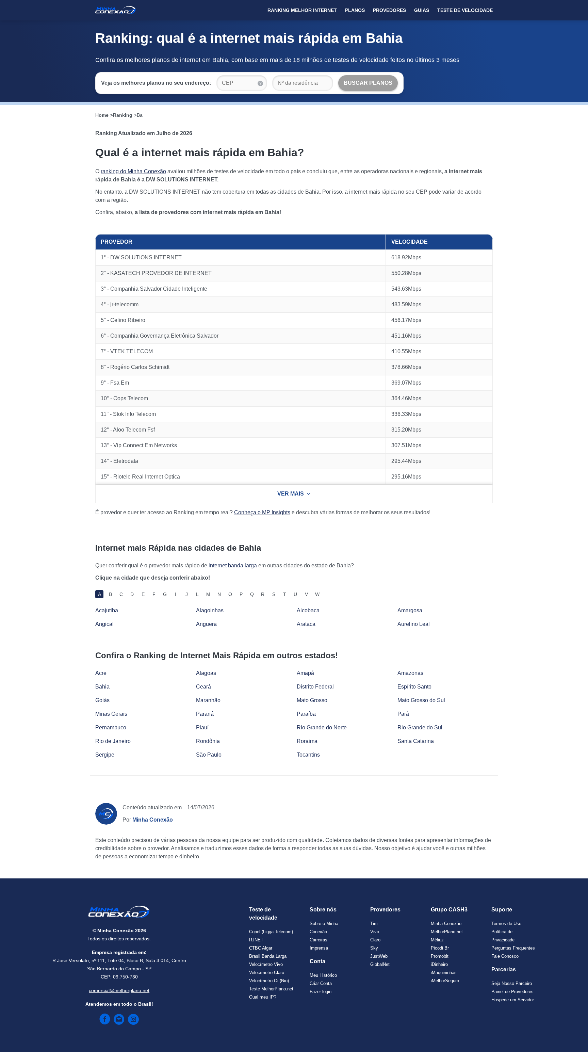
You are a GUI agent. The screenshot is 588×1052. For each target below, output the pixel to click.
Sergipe (104, 755)
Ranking (122, 115)
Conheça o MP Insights (262, 512)
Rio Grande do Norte (322, 727)
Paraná (205, 714)
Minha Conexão (446, 923)
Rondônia (208, 741)
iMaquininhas (444, 972)
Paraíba (306, 714)
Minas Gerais (111, 714)
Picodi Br (440, 948)
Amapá (305, 673)
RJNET (256, 939)
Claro (375, 939)
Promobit (439, 956)
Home (102, 115)
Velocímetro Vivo (266, 964)
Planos (355, 10)
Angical (104, 624)
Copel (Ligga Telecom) (271, 931)
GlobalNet (380, 964)
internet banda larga (233, 565)
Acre (101, 673)
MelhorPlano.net (447, 931)
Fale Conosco (505, 956)
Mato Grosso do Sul (421, 700)
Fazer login (320, 991)
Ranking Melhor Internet (302, 10)
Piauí (202, 727)
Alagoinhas (210, 610)
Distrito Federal (315, 687)
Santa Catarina (415, 741)
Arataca (306, 624)
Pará (403, 714)
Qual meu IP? (262, 997)
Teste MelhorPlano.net (271, 988)
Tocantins (308, 755)
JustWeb (379, 956)
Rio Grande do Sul (419, 727)
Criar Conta (321, 983)
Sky (374, 948)
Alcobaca (308, 610)
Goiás (102, 700)
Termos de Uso (506, 923)
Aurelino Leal (413, 624)
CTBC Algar (260, 948)
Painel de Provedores (512, 991)
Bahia (102, 687)
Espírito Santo (414, 687)
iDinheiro (439, 964)
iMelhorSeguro (445, 980)
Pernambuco (110, 727)
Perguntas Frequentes (513, 948)
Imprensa (319, 948)
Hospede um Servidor (512, 999)
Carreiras (318, 939)
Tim (374, 923)
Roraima (307, 741)
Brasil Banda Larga (268, 956)
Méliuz (437, 939)
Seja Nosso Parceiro (511, 983)
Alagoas (206, 673)
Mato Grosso (312, 700)
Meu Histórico (323, 975)
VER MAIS (290, 494)
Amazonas (410, 673)
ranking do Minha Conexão (133, 171)
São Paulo (209, 755)
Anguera (206, 624)
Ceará (203, 687)
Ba (140, 115)
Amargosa (409, 610)
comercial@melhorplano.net (119, 990)
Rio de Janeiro (113, 741)
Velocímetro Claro (266, 972)
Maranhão (208, 700)
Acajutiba (106, 610)
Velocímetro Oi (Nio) (269, 980)
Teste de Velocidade (465, 10)
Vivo (374, 931)
